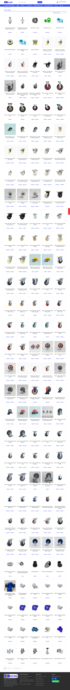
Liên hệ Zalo (64, 646)
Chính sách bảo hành (39, 685)
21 (18, 668)
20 (16, 668)
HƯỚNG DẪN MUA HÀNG (38, 5)
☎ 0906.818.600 (56, 681)
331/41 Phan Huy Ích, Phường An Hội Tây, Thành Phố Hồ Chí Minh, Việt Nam (27, 681)
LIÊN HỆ (61, 5)
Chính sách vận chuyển (40, 683)
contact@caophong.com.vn (27, 676)
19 (14, 668)
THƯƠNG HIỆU (29, 5)
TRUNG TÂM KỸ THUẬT (48, 5)
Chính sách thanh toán (40, 679)
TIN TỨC (56, 5)
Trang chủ (5, 7)
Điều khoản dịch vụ (39, 678)
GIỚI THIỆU (22, 5)
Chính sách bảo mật (39, 681)
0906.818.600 (25, 678)
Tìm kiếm (39, 2)
